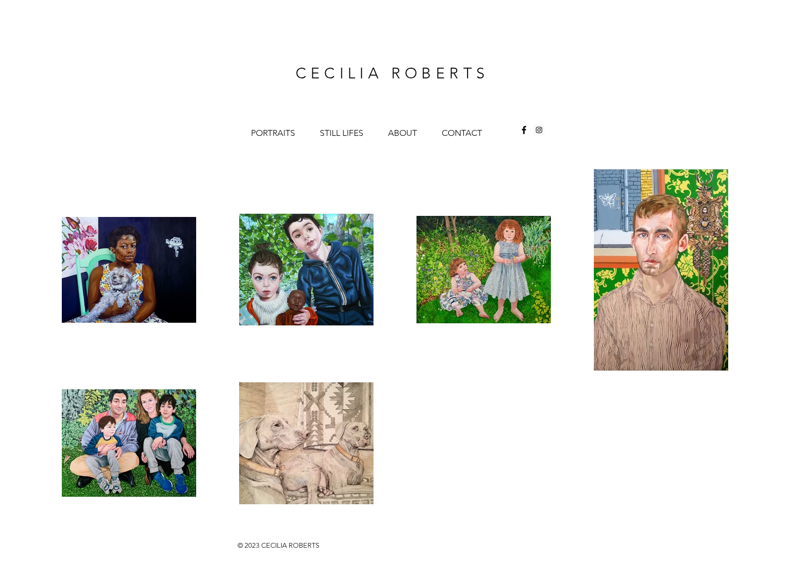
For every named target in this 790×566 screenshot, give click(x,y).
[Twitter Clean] (612, 544)
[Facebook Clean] (598, 544)
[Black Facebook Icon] (524, 130)
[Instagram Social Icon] (539, 130)
